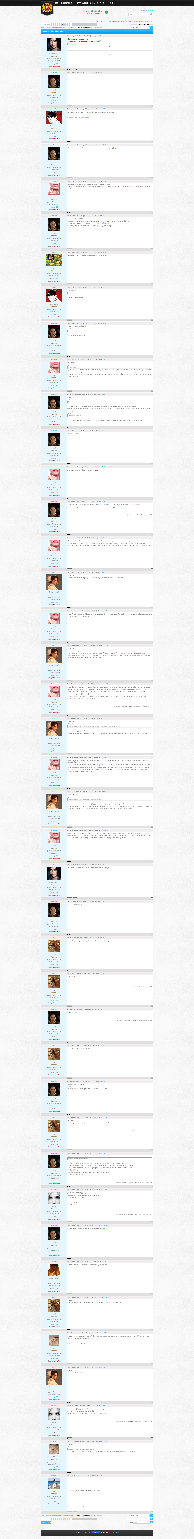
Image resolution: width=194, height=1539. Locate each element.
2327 (104, 287)
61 (68, 24)
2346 (102, 973)
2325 (104, 216)
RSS (151, 21)
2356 (105, 1333)
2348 (102, 1045)
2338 (106, 684)
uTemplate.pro (115, 1532)
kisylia (54, 1333)
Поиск (147, 21)
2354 (105, 1261)
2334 (103, 538)
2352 (105, 1189)
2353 (105, 1225)
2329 (104, 359)
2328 (104, 323)
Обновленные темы (104, 21)
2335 (103, 572)
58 (62, 24)
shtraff (54, 109)
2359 (105, 1441)
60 (66, 24)
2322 (104, 109)
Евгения (54, 1189)
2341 (106, 791)
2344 (103, 901)
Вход (142, 10)
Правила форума (138, 21)
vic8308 (53, 1476)
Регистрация (149, 10)
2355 (105, 1297)
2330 (104, 394)
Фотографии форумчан (83, 27)
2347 (102, 1009)
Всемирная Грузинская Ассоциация (87, 3)
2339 (106, 718)
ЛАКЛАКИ (73, 27)
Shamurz (54, 181)
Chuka (54, 252)
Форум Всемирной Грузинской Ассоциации (52, 27)
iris (54, 36)
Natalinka (54, 1261)
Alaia (54, 938)
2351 (105, 1153)
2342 (106, 830)
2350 (105, 1117)
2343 (103, 864)
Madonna (54, 72)
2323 (104, 145)
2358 (105, 1406)
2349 (105, 1081)
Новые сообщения (118, 21)
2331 (103, 430)
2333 (103, 501)
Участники (128, 21)
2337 (106, 645)
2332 (103, 467)
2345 (102, 938)
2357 (105, 1367)
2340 (106, 757)
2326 (104, 252)
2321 (104, 72)
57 (60, 24)
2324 (104, 181)
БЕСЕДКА (67, 27)
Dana (54, 572)
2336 (106, 611)
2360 (101, 1476)
